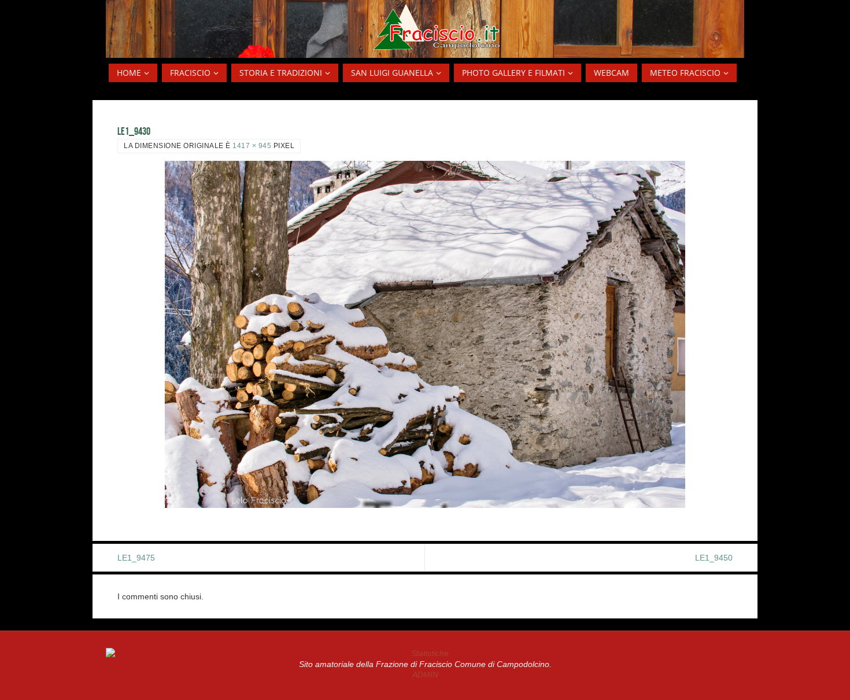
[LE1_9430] (425, 334)
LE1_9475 (136, 557)
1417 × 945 (251, 146)
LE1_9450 (714, 557)
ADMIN (425, 674)
